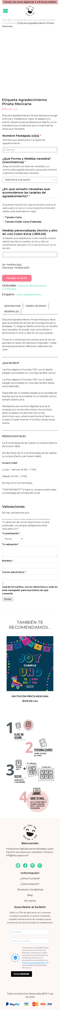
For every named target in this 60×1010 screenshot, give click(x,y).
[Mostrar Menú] (5, 10)
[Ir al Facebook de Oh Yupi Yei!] (25, 866)
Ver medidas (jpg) (12, 264)
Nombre (7, 560)
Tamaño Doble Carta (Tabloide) (23, 221)
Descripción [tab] (12, 306)
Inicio (5, 20)
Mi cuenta (30, 900)
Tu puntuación (11, 533)
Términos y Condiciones (30, 889)
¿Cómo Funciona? (30, 878)
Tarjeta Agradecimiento (28, 294)
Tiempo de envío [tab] (35, 306)
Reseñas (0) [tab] (11, 311)
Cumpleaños (17, 20)
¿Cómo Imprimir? (30, 884)
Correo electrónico (14, 572)
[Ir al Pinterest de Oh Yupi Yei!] (40, 866)
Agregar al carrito (17, 278)
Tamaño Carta (13, 217)
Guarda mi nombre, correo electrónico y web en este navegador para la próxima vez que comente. (30, 590)
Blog (30, 895)
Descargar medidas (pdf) (15, 267)
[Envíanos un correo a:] (18, 866)
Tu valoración (10, 544)
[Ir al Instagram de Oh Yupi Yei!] (32, 866)
